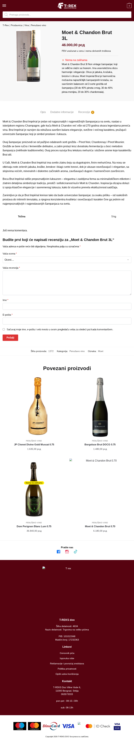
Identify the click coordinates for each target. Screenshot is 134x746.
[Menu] (7, 5)
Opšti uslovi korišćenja (67, 674)
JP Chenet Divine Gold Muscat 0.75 (34, 444)
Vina (26, 25)
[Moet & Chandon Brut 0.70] (100, 489)
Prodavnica (16, 25)
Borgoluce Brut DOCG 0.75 (100, 444)
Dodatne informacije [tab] (62, 112)
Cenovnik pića (67, 653)
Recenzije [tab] (84, 112)
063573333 (67, 694)
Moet (100, 351)
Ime (5, 300)
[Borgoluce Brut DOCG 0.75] (100, 407)
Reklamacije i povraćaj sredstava (67, 663)
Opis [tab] (43, 112)
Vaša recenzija (11, 267)
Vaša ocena (10, 253)
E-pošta (8, 314)
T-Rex (6, 25)
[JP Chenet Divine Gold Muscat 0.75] (34, 407)
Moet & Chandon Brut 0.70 (100, 526)
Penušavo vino (38, 25)
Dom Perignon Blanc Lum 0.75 (34, 526)
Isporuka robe (67, 658)
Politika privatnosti (67, 668)
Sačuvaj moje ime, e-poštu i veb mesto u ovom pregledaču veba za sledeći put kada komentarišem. (60, 329)
